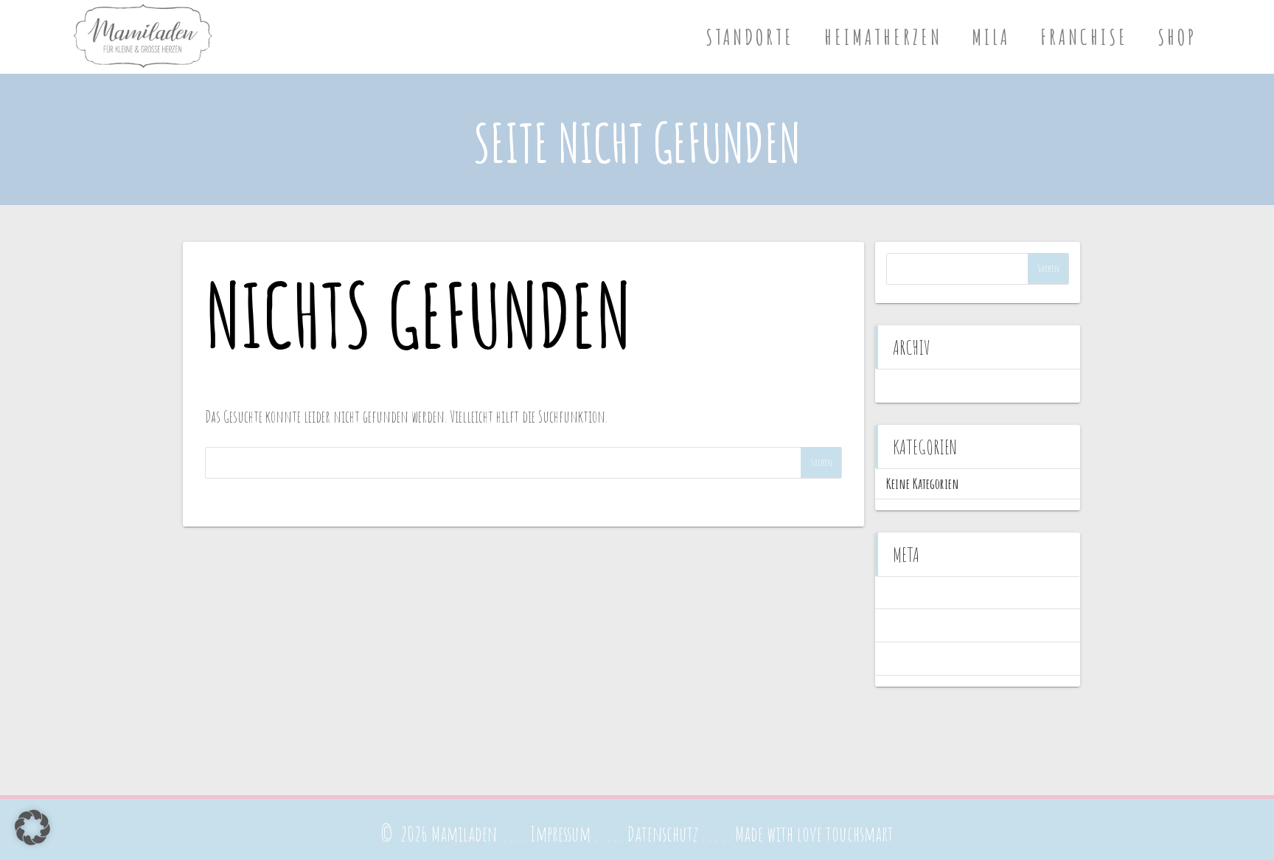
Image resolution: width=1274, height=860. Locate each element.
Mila (991, 37)
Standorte (750, 37)
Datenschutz (662, 834)
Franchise (1084, 37)
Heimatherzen (883, 37)
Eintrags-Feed (913, 625)
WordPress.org (915, 658)
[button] (32, 827)
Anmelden (907, 592)
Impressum (560, 834)
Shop (1177, 37)
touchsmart (860, 834)
